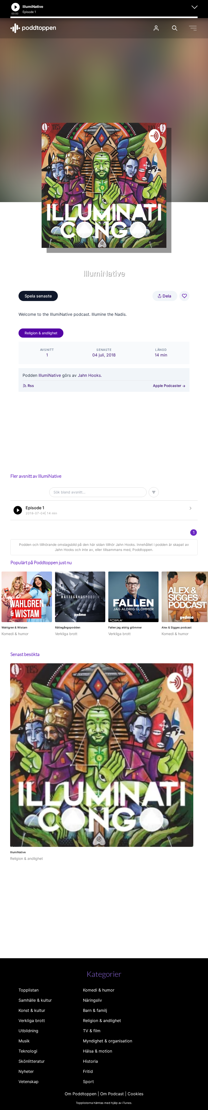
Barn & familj (95, 1010)
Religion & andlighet (41, 333)
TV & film (91, 1030)
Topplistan (29, 990)
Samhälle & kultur (35, 1000)
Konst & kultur (32, 1010)
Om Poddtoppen (80, 1093)
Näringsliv (92, 1000)
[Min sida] (156, 28)
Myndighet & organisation (107, 1040)
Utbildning (28, 1030)
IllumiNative (50, 375)
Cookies (135, 1093)
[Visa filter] (154, 492)
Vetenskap (29, 1081)
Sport (88, 1081)
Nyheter (26, 1071)
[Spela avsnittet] (18, 510)
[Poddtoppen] (33, 28)
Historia (90, 1061)
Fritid (88, 1071)
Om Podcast (112, 1093)
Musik (24, 1040)
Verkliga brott (32, 1020)
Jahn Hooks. (90, 375)
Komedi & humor (98, 990)
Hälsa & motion (97, 1051)
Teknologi (28, 1051)
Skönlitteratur (32, 1061)
